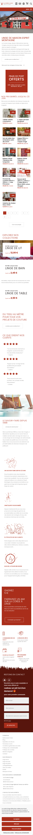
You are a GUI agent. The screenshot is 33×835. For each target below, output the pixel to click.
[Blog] (16, 4)
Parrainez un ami (7, 744)
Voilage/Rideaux (7, 765)
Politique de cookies (8, 832)
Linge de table (16, 293)
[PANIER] (27, 3)
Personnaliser (16, 829)
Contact (5, 754)
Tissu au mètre (7, 767)
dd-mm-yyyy (7, 720)
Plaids (4, 769)
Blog (4, 740)
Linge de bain (15, 268)
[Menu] (31, 9)
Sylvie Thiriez (24, 53)
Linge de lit (13, 248)
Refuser (16, 824)
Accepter (16, 819)
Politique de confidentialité (22, 832)
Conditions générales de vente (11, 746)
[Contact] (20, 4)
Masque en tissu (7, 771)
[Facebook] (5, 680)
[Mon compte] (24, 4)
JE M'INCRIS (11, 725)
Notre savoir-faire (8, 738)
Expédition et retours (8, 742)
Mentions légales (7, 752)
